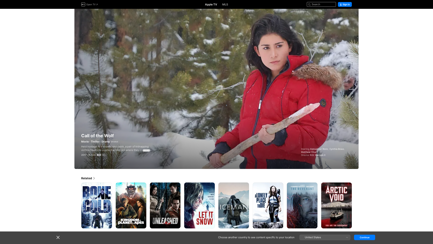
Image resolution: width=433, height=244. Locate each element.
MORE (146, 150)
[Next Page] (355, 205)
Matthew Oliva (308, 152)
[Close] (58, 237)
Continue (365, 237)
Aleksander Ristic (319, 149)
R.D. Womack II (317, 155)
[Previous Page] (77, 205)
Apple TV (211, 4)
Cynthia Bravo (336, 149)
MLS (225, 4)
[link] (88, 178)
